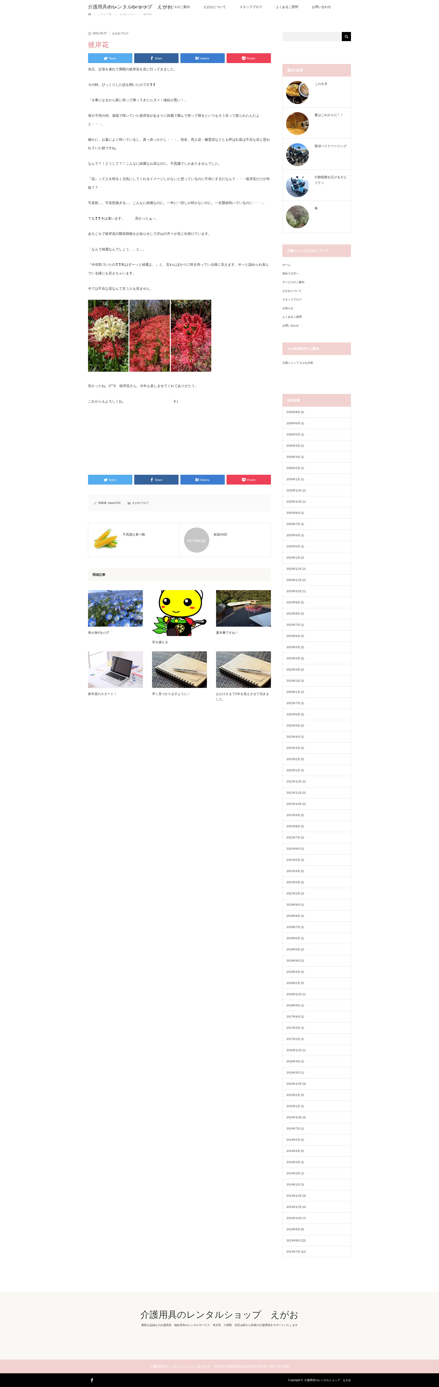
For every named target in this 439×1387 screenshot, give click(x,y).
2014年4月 (293, 1151)
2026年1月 (293, 479)
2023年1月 (293, 692)
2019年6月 (293, 938)
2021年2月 (293, 893)
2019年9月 (293, 904)
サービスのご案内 (177, 7)
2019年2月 (293, 983)
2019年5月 (293, 949)
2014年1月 (293, 1184)
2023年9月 (293, 602)
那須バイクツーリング (331, 146)
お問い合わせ (321, 7)
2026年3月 (293, 457)
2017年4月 (293, 1016)
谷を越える (160, 642)
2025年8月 (293, 512)
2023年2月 (293, 680)
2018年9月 (293, 1005)
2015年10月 (294, 1083)
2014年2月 (293, 1173)
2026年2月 (293, 468)
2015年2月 (293, 1095)
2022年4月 (293, 736)
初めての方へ (290, 273)
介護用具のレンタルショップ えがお (130, 6)
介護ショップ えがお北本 (297, 362)
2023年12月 (294, 568)
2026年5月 (293, 434)
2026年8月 (293, 412)
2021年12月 (294, 781)
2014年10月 (294, 1117)
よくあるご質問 (287, 7)
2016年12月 (294, 1050)
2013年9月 (293, 1229)
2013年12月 (294, 1195)
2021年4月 (293, 871)
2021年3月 (293, 882)
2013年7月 (293, 1251)
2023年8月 (293, 613)
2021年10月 (294, 804)
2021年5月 (293, 860)
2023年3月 (293, 669)
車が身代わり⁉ (98, 632)
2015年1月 (293, 1106)
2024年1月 (293, 557)
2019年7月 (293, 927)
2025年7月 (293, 524)
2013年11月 (294, 1207)
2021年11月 (294, 792)
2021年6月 (293, 848)
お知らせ (287, 308)
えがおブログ (120, 33)
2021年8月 (293, 826)
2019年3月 (293, 971)
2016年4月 (293, 1061)
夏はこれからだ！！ (329, 115)
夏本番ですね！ (227, 632)
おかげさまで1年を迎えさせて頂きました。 (242, 696)
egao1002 (114, 502)
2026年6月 (293, 423)
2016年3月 (293, 1072)
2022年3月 (293, 748)
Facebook (91, 1379)
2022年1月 (293, 770)
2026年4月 (293, 445)
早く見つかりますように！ (171, 694)
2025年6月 (293, 535)
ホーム (286, 264)
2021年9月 (293, 815)
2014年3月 (293, 1162)
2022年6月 (293, 714)
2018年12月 (294, 994)
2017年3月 (293, 1027)
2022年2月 (293, 759)
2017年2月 (293, 1039)
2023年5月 (293, 647)
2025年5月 (293, 546)
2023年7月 (293, 624)
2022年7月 (293, 703)
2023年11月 (294, 580)
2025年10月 (294, 501)
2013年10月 (294, 1218)
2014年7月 (293, 1128)
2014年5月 (293, 1139)
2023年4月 (293, 658)
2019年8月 (293, 916)
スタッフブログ (251, 7)
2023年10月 (294, 591)
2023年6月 (293, 636)
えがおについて (214, 7)
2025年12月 (294, 490)
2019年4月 (293, 960)
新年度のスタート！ (102, 694)
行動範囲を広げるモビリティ (331, 180)
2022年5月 (293, 725)
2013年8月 (293, 1240)
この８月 (321, 84)
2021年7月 (293, 837)
